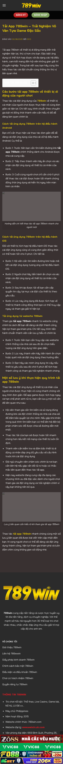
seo (29, 39)
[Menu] (4, 5)
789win (41, 100)
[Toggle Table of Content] (31, 83)
